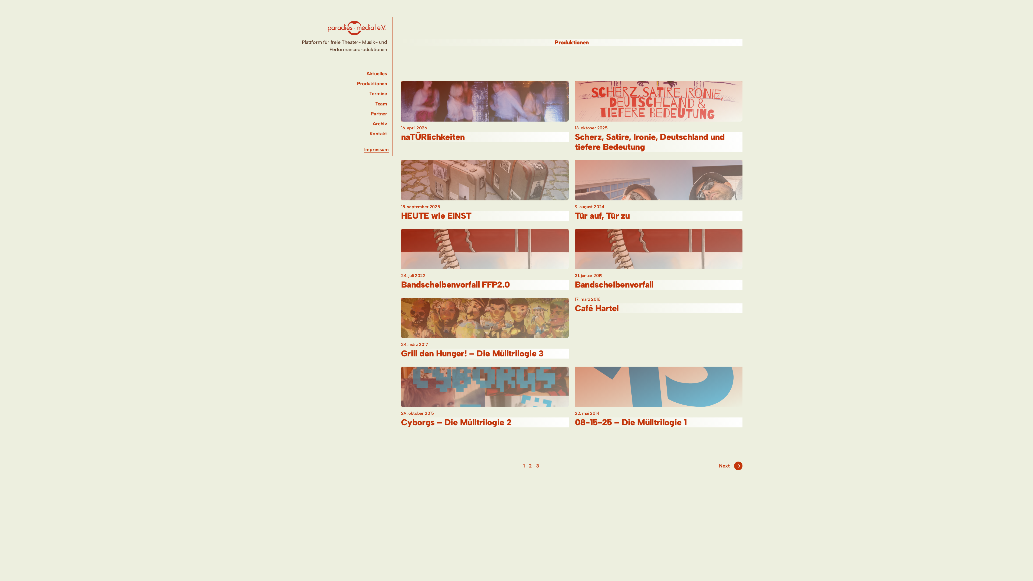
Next (729, 466)
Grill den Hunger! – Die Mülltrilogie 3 (472, 354)
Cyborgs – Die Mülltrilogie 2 (456, 422)
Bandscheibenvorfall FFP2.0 (455, 285)
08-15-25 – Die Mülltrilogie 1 (631, 422)
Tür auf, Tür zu (602, 216)
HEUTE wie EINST (436, 216)
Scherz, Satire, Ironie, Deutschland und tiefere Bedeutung (650, 142)
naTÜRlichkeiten (433, 137)
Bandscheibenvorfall (614, 285)
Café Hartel (597, 308)
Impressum (376, 150)
